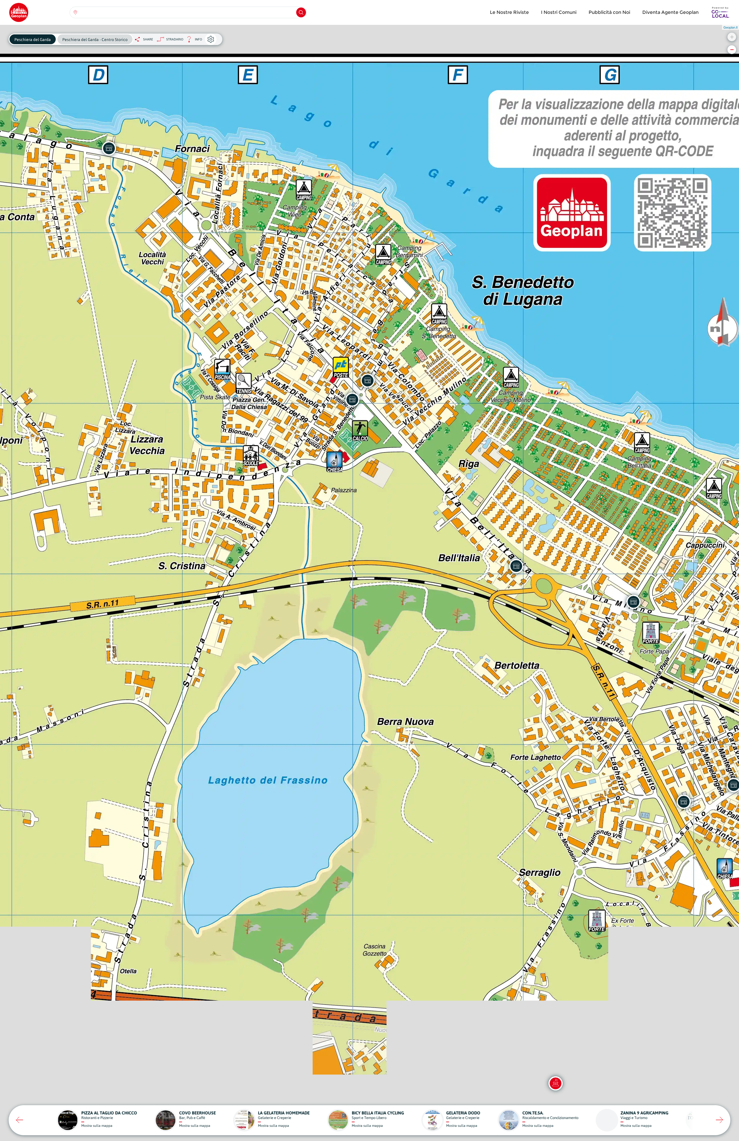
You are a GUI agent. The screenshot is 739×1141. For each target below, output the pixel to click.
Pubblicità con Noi (609, 12)
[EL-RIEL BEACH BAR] (109, 148)
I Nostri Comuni (558, 12)
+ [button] (732, 36)
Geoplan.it (730, 27)
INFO (192, 41)
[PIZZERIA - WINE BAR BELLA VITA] (516, 566)
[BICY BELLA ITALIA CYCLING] (633, 602)
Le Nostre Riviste (509, 12)
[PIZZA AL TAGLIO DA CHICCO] (367, 380)
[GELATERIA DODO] (352, 399)
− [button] (732, 49)
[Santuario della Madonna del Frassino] (555, 1083)
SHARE (148, 39)
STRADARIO (174, 39)
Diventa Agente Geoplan (670, 12)
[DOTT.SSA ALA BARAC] (683, 801)
